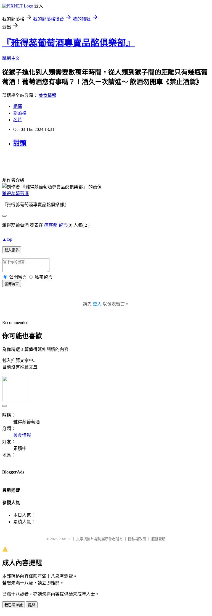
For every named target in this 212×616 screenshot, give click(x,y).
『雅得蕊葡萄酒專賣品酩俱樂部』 (68, 43)
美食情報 (47, 95)
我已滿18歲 (13, 605)
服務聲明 (158, 539)
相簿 (17, 106)
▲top (7, 239)
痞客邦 (50, 225)
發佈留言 (11, 284)
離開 (31, 605)
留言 (63, 225)
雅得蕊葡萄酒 (15, 193)
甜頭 (19, 143)
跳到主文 (11, 58)
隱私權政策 (137, 539)
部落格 (19, 113)
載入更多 (11, 250)
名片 (17, 119)
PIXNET (65, 539)
